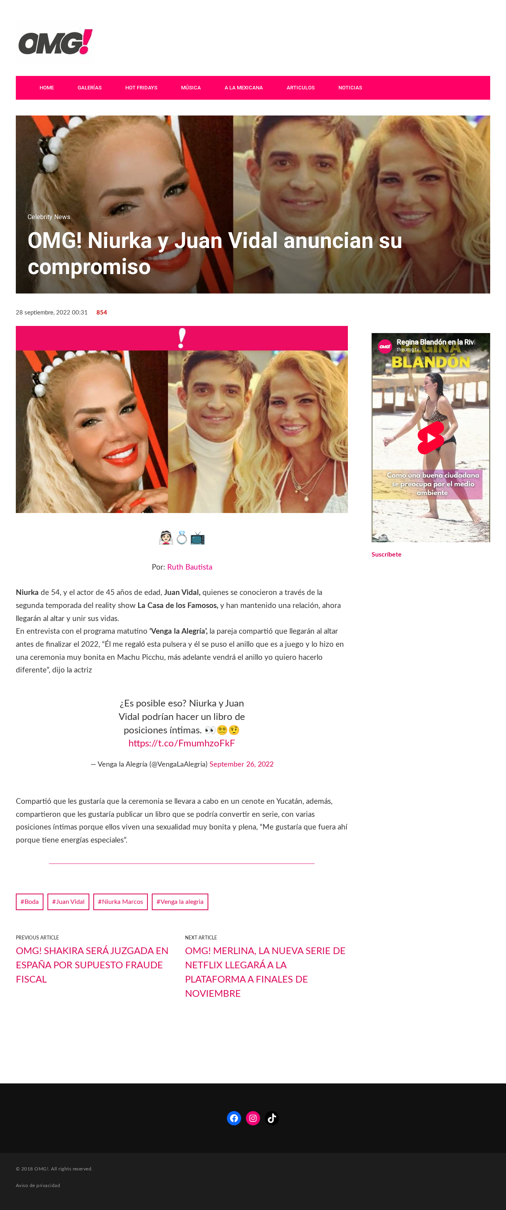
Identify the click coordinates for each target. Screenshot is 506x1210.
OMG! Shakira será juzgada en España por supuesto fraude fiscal (92, 966)
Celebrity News (49, 217)
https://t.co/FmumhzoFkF (181, 743)
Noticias (350, 88)
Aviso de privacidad (38, 1185)
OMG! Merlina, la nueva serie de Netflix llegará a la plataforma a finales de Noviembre (265, 973)
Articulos (301, 88)
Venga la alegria (182, 902)
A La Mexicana (244, 88)
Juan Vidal (70, 902)
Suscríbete (387, 554)
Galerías (89, 88)
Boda (32, 902)
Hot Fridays (141, 88)
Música (191, 88)
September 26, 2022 (242, 764)
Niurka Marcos (122, 902)
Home (47, 88)
